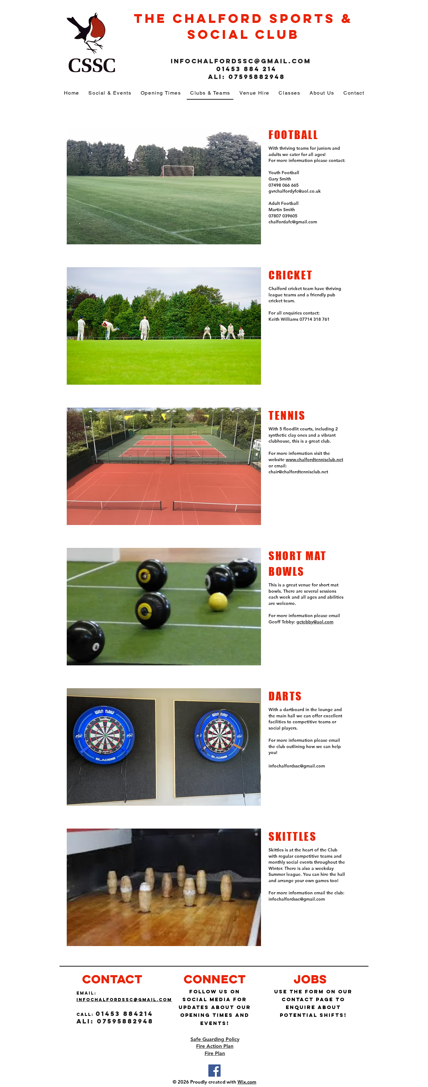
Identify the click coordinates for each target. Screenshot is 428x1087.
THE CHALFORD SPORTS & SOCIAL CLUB (243, 26)
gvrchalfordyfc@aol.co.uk (295, 191)
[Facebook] (214, 1070)
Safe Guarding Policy (215, 1039)
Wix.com (246, 1082)
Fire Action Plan (214, 1046)
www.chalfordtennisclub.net (314, 459)
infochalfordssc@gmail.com (241, 61)
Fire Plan (215, 1053)
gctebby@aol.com (314, 622)
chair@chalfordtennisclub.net (298, 472)
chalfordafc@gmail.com (293, 222)
